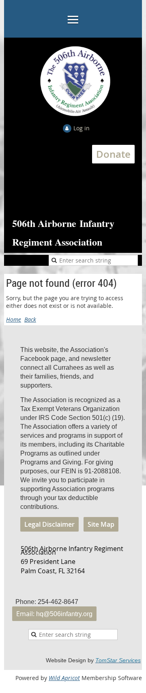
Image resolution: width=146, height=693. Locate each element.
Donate (113, 154)
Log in (81, 128)
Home (13, 319)
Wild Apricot (64, 678)
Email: (54, 613)
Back (30, 319)
